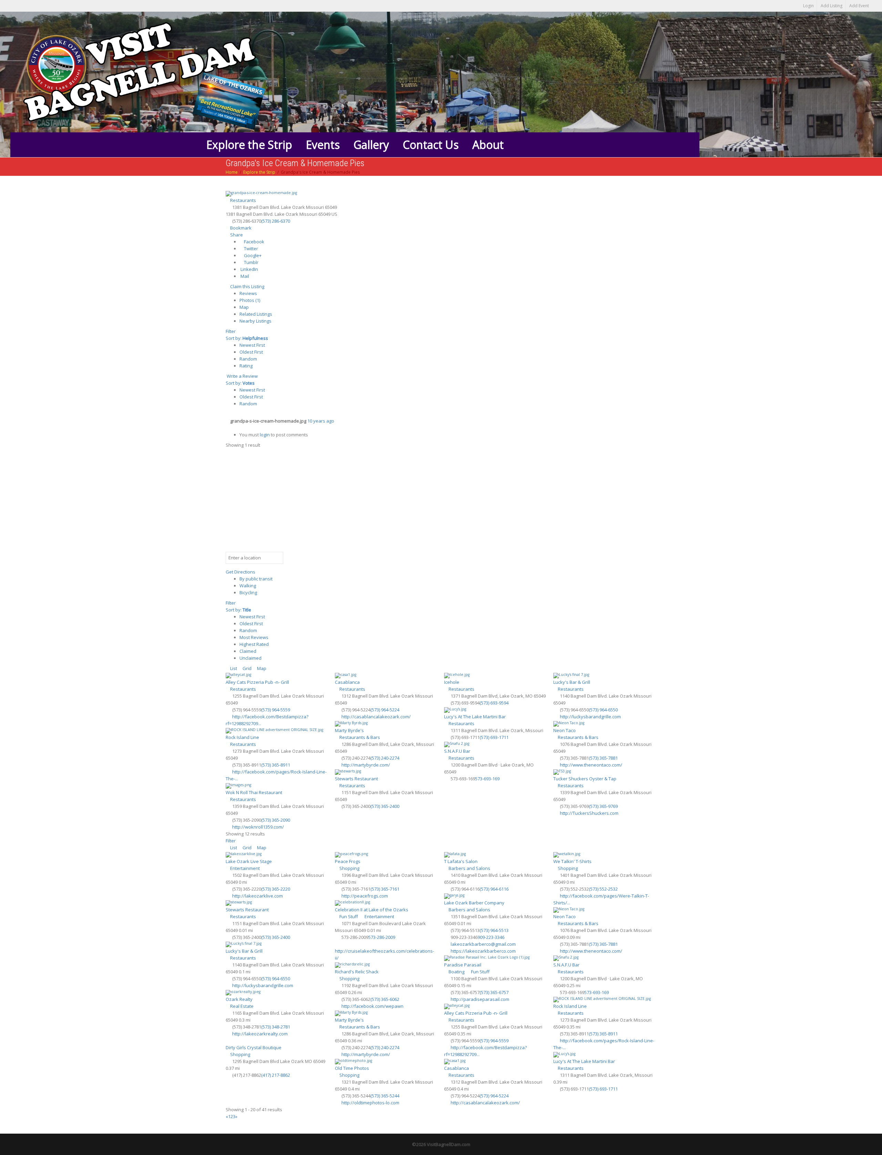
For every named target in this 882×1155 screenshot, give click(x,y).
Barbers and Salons (469, 868)
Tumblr (250, 262)
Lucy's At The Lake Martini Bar (475, 716)
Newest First (252, 345)
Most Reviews (253, 637)
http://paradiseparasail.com (480, 999)
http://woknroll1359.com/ (258, 827)
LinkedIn (248, 269)
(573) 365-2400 (384, 806)
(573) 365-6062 (384, 999)
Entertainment (244, 868)
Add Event (859, 6)
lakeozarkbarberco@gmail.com (483, 944)
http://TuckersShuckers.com (589, 813)
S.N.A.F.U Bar (457, 751)
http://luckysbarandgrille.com (590, 716)
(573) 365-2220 (275, 889)
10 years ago (320, 421)
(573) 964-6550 (603, 710)
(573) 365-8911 (275, 765)
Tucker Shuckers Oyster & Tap (584, 779)
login (265, 435)
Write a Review (242, 376)
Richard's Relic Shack (357, 972)
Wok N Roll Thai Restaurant (254, 792)
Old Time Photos (352, 1068)
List (233, 668)
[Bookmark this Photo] (227, 428)
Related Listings (255, 314)
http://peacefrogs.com (364, 896)
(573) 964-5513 (494, 930)
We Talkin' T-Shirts (572, 861)
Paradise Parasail (462, 965)
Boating (456, 972)
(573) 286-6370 (275, 221)
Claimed (247, 651)
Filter (231, 331)
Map (244, 307)
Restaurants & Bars (359, 737)
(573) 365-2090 (275, 820)
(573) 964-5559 (275, 710)
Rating (246, 366)
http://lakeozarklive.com (257, 896)
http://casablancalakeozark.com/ (376, 716)
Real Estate (241, 1006)
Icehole (451, 682)
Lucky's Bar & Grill (571, 682)
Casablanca (347, 682)
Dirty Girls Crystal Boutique (253, 1047)
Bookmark (240, 228)
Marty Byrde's (349, 730)
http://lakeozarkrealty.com (260, 1034)
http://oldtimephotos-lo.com (370, 1103)
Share (236, 235)
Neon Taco (564, 730)
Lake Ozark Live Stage (249, 861)
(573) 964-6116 (494, 889)
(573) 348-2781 (275, 1027)
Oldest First (251, 352)
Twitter (250, 248)
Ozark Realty (239, 999)
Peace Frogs (347, 861)
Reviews (248, 293)
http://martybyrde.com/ (365, 765)
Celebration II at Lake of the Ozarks (371, 909)
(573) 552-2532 (603, 889)
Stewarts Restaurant (356, 779)
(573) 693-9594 (494, 703)
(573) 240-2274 (384, 758)
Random (248, 359)
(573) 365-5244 (384, 1096)
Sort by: (247, 338)
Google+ (252, 255)
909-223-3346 (491, 937)
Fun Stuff (348, 916)
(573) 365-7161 (384, 889)
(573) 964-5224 (384, 710)
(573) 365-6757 (494, 992)
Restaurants (242, 200)
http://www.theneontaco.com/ (591, 765)
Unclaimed (250, 658)
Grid (247, 668)
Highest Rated (254, 644)
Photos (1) (249, 300)
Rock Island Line (242, 737)
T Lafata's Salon (461, 861)
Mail (244, 276)
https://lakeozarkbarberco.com (483, 951)
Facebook (253, 242)
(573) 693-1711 (494, 737)
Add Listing (831, 6)
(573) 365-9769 (603, 806)
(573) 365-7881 (603, 758)
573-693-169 (487, 779)
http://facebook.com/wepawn (372, 1006)
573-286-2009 (381, 937)
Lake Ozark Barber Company (474, 903)
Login (808, 6)
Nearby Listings (255, 321)
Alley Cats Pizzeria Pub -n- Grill (257, 682)
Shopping (348, 868)
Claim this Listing (246, 286)
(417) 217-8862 (275, 1075)
